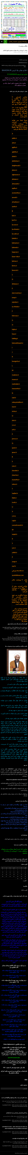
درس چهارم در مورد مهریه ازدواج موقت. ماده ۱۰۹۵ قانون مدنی (14, 981)
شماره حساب (22, 1054)
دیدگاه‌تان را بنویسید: (17, 52)
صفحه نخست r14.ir (23, 59)
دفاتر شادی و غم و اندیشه (22, 638)
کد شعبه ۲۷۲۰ (7, 1067)
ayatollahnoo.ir (24, 637)
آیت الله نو (10, 637)
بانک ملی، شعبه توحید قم (18, 1067)
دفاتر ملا (16, 638)
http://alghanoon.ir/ (9, 1044)
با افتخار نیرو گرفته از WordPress (21, 1153)
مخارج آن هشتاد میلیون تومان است (13, 1051)
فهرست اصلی (2, 41)
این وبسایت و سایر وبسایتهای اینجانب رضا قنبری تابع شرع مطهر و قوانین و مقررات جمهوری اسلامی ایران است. (15, 628)
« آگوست (25, 880)
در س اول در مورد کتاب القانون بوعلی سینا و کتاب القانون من (14, 966)
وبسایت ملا (5, 639)
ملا (9, 639)
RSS (26, 1080)
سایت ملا (25, 639)
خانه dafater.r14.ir (23, 62)
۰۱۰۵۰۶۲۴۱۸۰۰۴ (13, 1054)
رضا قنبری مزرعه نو (6, 638)
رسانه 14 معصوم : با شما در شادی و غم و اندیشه (17, 41)
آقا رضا (19, 637)
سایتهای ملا (20, 639)
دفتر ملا (12, 638)
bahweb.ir (11, 768)
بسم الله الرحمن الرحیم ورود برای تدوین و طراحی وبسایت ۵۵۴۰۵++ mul (13, 66)
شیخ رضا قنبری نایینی (14, 639)
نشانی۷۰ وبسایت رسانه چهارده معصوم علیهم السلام (15, 50)
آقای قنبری (14, 637)
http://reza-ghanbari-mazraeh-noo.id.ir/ (16, 779)
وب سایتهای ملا (24, 641)
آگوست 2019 (24, 890)
